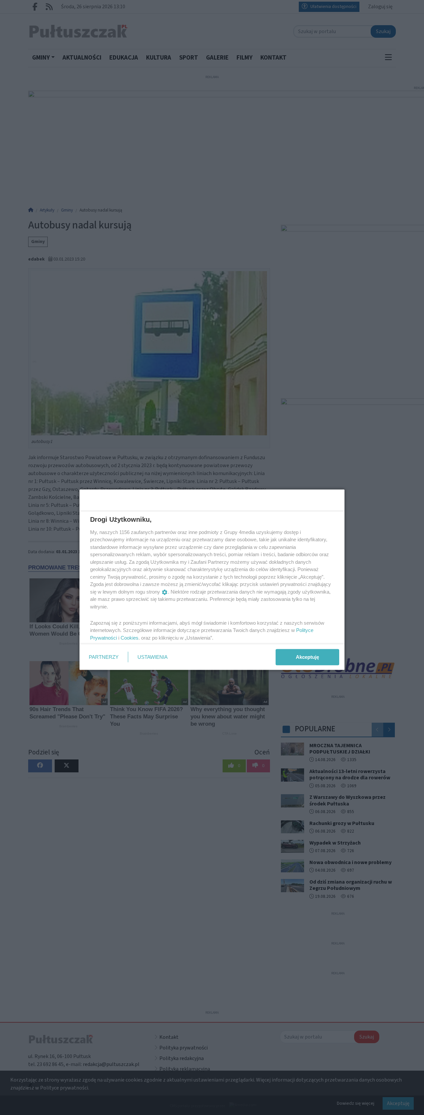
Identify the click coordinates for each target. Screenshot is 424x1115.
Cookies (129, 637)
